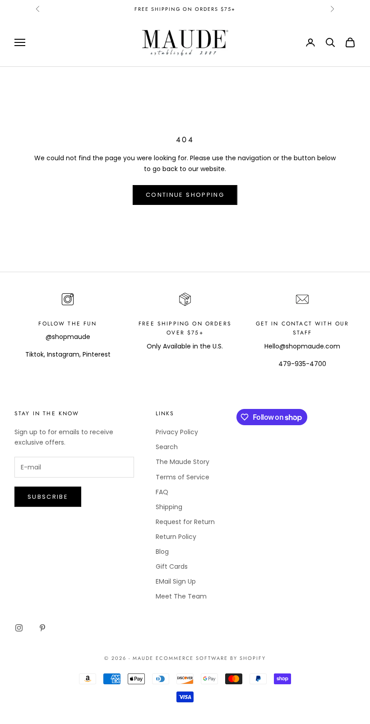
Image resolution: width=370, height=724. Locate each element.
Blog (162, 551)
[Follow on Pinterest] (42, 627)
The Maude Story (182, 461)
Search (167, 446)
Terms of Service (182, 477)
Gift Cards (172, 566)
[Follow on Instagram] (18, 627)
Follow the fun (67, 324)
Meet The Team (181, 596)
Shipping (169, 506)
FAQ (162, 492)
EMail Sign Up (176, 581)
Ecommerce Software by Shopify (211, 658)
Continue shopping (185, 194)
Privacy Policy (177, 431)
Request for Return (185, 521)
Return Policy (176, 536)
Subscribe (48, 496)
